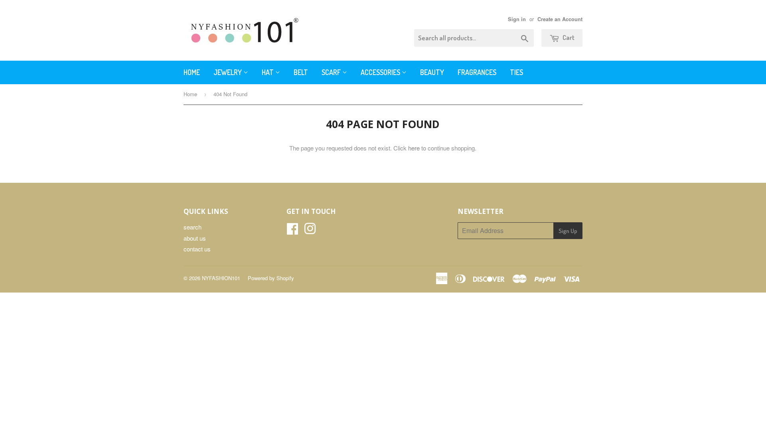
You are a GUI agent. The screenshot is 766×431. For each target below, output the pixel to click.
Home (192, 72)
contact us (197, 249)
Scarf (332, 72)
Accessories (381, 72)
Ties (516, 72)
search (192, 227)
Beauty (432, 72)
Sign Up (568, 231)
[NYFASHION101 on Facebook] (292, 231)
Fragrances (477, 72)
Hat (268, 72)
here (414, 148)
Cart (567, 37)
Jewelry (228, 72)
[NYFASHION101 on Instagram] (310, 231)
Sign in (517, 19)
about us (195, 238)
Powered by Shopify (271, 278)
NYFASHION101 (221, 278)
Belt (301, 72)
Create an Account (559, 19)
